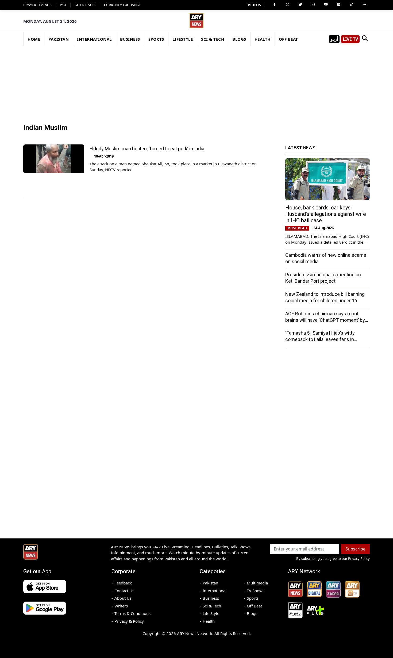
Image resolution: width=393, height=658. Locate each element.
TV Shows (255, 590)
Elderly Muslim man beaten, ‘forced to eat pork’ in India (147, 148)
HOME (34, 39)
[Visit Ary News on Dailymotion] (338, 4)
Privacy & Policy (129, 621)
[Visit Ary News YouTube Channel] (326, 4)
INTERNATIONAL (94, 39)
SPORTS (156, 39)
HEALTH (263, 39)
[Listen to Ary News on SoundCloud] (364, 4)
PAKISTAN (58, 39)
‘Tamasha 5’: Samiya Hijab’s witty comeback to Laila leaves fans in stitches (320, 339)
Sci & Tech (212, 606)
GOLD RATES (85, 5)
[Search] (365, 39)
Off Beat (254, 606)
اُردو (334, 39)
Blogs (252, 613)
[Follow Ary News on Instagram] (313, 4)
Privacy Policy (359, 558)
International (214, 590)
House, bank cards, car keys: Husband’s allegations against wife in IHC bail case (325, 214)
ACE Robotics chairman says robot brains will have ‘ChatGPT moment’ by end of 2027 (325, 320)
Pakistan (210, 583)
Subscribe (355, 549)
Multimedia (257, 583)
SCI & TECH (212, 39)
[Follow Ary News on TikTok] (351, 4)
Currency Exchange (122, 5)
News (300, 147)
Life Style (211, 613)
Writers (121, 606)
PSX (63, 5)
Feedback (123, 583)
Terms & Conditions (132, 613)
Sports (253, 598)
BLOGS (239, 39)
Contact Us (124, 590)
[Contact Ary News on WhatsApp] (287, 4)
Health (209, 621)
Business (211, 598)
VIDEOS (254, 5)
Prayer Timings (37, 5)
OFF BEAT (288, 39)
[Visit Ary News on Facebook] (274, 4)
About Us (123, 598)
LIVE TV (350, 39)
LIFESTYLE (182, 39)
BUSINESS (130, 39)
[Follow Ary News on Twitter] (300, 4)
